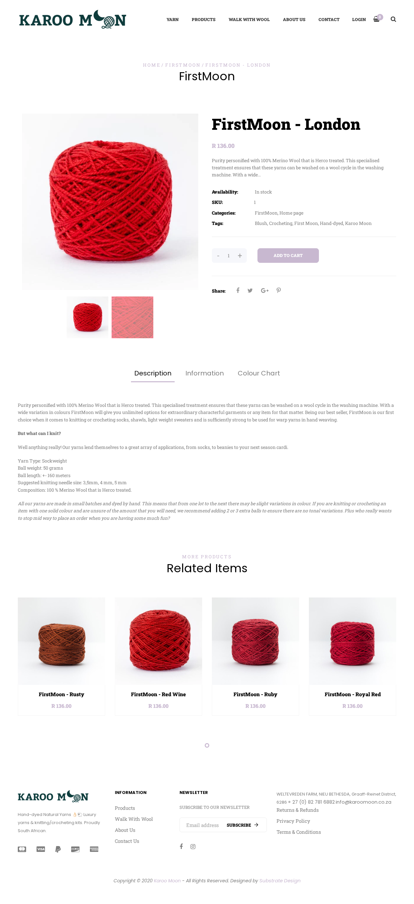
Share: (218, 291)
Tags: (217, 223)
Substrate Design (280, 880)
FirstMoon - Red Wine (158, 694)
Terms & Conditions (299, 832)
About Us (125, 830)
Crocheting (280, 223)
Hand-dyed (331, 223)
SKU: (217, 202)
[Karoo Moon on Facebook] (181, 846)
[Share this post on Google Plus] (264, 290)
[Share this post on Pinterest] (279, 290)
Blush (261, 223)
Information (204, 373)
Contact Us (127, 841)
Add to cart (288, 255)
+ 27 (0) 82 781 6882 (311, 801)
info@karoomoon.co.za (363, 801)
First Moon (306, 223)
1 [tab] (207, 745)
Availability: (225, 192)
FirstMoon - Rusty (61, 694)
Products (125, 808)
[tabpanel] (61, 656)
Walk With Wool (134, 819)
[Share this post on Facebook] (237, 290)
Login (359, 19)
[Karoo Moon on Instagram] (193, 846)
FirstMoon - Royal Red (353, 694)
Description (152, 373)
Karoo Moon (358, 223)
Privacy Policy (293, 821)
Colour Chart (259, 373)
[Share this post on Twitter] (250, 290)
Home (151, 65)
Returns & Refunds (298, 810)
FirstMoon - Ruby (256, 694)
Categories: (223, 213)
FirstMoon (266, 213)
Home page (291, 213)
